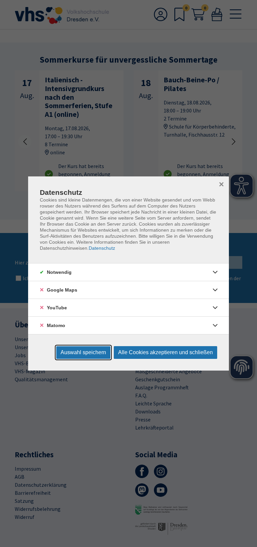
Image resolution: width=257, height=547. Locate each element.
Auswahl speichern (83, 352)
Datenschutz (102, 248)
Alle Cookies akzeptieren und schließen (165, 352)
